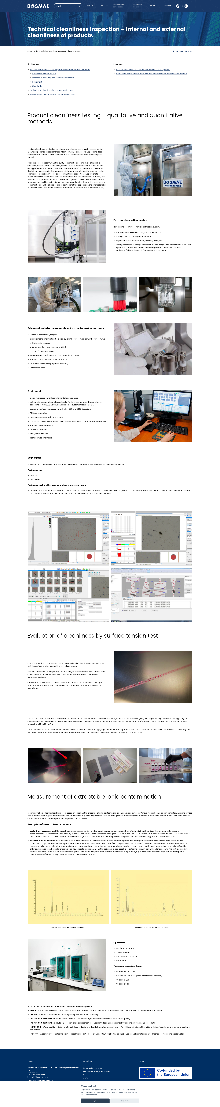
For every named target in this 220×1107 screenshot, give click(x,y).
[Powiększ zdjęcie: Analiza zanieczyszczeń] (68, 538)
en (186, 6)
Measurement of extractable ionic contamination (52, 94)
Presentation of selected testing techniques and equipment (143, 69)
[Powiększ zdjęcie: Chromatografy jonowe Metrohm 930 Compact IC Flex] (67, 964)
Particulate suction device (44, 73)
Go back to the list (184, 51)
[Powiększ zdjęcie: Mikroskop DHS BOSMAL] (152, 415)
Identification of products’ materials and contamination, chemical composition (151, 73)
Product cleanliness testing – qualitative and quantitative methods (60, 69)
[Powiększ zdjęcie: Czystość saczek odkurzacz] (152, 349)
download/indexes (137, 6)
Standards (37, 86)
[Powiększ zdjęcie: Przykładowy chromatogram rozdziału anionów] (68, 897)
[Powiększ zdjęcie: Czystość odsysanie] (110, 294)
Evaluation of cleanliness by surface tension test (51, 90)
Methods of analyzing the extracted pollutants (53, 77)
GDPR (85, 1078)
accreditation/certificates (119, 6)
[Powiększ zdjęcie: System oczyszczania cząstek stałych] (67, 236)
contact (167, 6)
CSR (85, 1075)
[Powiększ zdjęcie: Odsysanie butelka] (165, 294)
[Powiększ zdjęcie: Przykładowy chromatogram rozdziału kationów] (151, 897)
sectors (90, 6)
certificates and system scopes (96, 1071)
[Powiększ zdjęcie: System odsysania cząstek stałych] (54, 294)
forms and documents (92, 1068)
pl (182, 6)
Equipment (37, 82)
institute (153, 6)
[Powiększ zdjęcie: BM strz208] (152, 169)
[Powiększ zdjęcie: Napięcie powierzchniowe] (152, 677)
